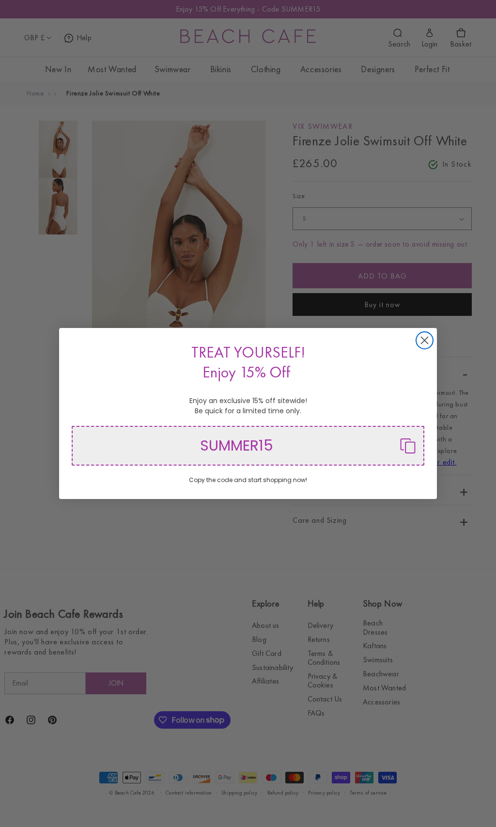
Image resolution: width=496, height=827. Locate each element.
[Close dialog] (424, 340)
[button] (248, 446)
